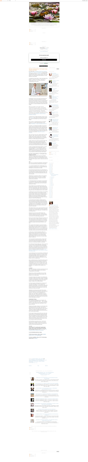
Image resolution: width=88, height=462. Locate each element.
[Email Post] (44, 358)
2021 (50, 170)
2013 (50, 192)
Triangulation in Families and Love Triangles (46, 409)
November (52, 173)
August (52, 178)
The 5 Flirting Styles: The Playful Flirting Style (54, 128)
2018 (50, 186)
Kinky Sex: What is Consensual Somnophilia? (55, 74)
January (52, 185)
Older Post (46, 365)
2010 (50, 196)
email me (36, 338)
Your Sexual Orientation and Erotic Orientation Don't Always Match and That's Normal (54, 136)
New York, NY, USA (34, 362)
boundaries (33, 359)
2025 (50, 165)
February (52, 184)
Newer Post (30, 365)
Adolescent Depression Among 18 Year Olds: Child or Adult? (46, 398)
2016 (50, 189)
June (51, 180)
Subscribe (44, 59)
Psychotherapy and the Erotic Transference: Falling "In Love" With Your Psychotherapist (38, 72)
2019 (50, 172)
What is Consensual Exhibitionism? (53, 143)
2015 (50, 190)
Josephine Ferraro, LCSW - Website (45, 373)
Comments (31, 44)
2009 (50, 197)
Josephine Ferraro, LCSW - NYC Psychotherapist (37, 335)
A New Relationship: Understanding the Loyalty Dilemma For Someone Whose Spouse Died (38, 249)
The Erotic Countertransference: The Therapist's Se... (54, 175)
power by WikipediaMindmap (44, 51)
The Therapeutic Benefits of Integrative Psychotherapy (38, 330)
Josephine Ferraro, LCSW (45, 374)
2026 (50, 164)
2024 (50, 166)
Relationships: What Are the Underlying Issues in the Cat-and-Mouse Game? (54, 120)
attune (32, 117)
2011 (50, 195)
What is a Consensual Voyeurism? (54, 89)
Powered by (42, 63)
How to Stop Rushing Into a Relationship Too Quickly (55, 105)
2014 (50, 191)
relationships (36, 361)
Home (38, 365)
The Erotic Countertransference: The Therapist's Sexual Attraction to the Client (54, 97)
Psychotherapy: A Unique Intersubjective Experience (38, 123)
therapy (43, 361)
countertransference (38, 359)
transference (39, 73)
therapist (40, 361)
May (51, 181)
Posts (30, 29)
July (51, 179)
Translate (46, 48)
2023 (50, 167)
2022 (50, 168)
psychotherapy (31, 361)
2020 (50, 171)
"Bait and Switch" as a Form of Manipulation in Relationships (55, 81)
